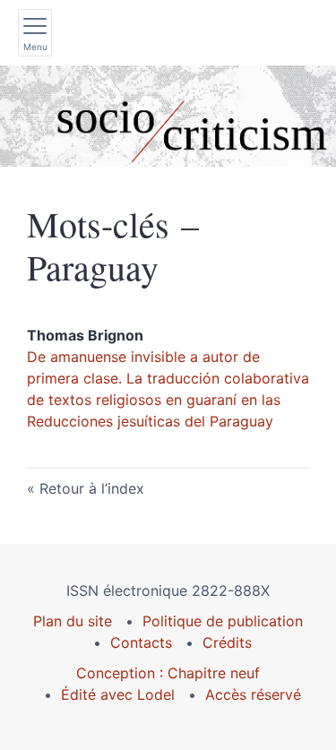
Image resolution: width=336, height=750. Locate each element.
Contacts (141, 642)
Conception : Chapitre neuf (168, 673)
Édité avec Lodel (118, 694)
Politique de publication (222, 621)
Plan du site (72, 621)
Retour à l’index (91, 488)
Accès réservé (253, 694)
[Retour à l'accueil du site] (168, 116)
